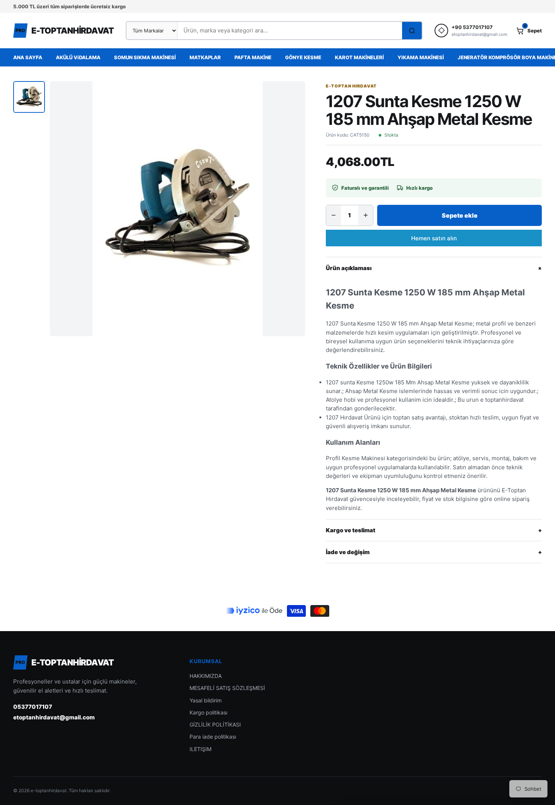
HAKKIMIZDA (206, 676)
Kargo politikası (208, 712)
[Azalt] (333, 215)
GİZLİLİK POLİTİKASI (215, 724)
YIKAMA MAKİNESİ (421, 57)
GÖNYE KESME (303, 57)
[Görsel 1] (29, 97)
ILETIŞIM (200, 749)
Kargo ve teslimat (434, 530)
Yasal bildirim (206, 700)
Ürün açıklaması (434, 268)
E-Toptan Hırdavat (351, 86)
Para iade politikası (213, 736)
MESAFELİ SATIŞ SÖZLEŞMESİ (227, 688)
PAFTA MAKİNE (252, 57)
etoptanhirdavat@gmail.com (54, 717)
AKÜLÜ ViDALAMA (78, 57)
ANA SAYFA (27, 57)
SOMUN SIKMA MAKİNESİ (145, 57)
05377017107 (32, 706)
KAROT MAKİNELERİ (359, 57)
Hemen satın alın (434, 238)
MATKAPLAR (205, 57)
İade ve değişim (434, 552)
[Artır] (365, 215)
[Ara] (412, 30)
